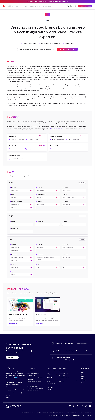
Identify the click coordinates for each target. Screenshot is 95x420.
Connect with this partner (66, 49)
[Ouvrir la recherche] (68, 6)
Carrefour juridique (41, 412)
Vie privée (49, 412)
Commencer (11, 357)
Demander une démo (85, 6)
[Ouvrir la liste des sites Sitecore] (75, 6)
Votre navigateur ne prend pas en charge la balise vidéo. (36, 50)
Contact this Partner (46, 329)
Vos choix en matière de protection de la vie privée (65, 412)
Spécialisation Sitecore (56, 128)
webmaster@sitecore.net (85, 412)
